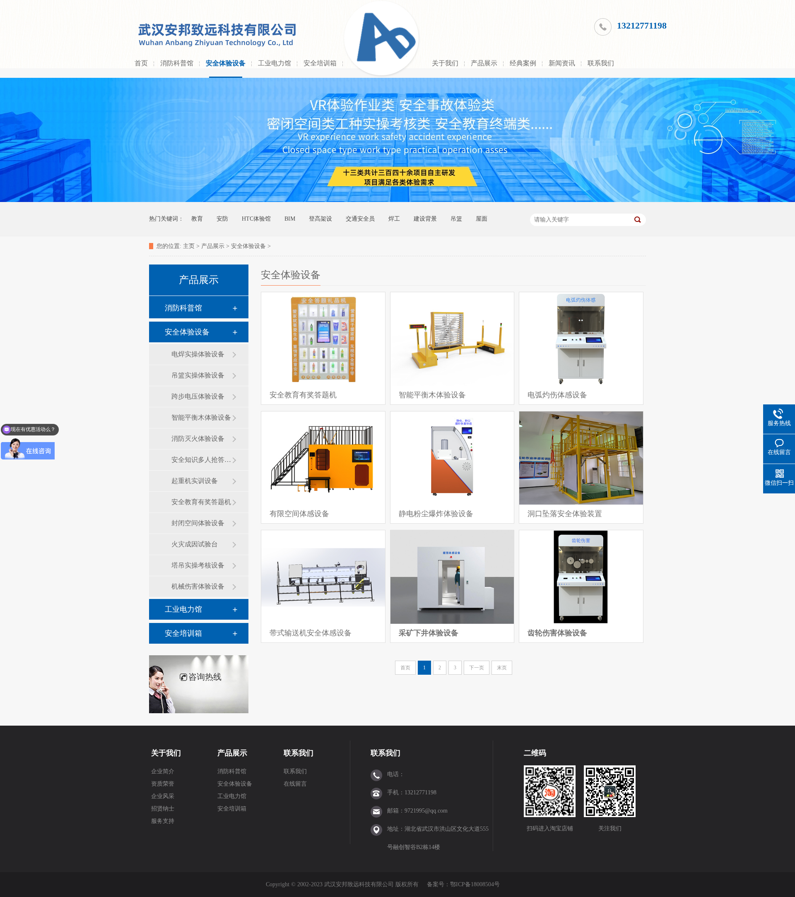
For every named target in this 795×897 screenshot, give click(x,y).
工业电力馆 (274, 63)
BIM (289, 219)
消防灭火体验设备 (197, 438)
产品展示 (484, 63)
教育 (197, 219)
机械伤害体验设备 (197, 586)
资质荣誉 (162, 784)
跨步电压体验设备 (197, 396)
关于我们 (445, 63)
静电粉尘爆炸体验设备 (436, 514)
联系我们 (601, 63)
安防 (222, 219)
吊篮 (456, 219)
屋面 (481, 219)
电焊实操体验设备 (197, 354)
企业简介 (162, 771)
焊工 (394, 219)
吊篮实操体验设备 (197, 375)
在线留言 (295, 784)
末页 (502, 668)
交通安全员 (360, 219)
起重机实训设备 (194, 480)
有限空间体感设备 (299, 514)
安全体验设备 (226, 63)
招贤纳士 (162, 809)
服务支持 (162, 821)
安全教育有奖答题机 (201, 501)
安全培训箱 (320, 63)
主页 (189, 246)
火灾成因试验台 (194, 544)
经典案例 (523, 63)
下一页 (476, 668)
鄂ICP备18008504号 (475, 884)
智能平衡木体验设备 (201, 417)
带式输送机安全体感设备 (311, 633)
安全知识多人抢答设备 (201, 459)
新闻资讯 (562, 63)
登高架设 (320, 219)
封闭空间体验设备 (197, 523)
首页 (141, 63)
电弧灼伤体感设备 (557, 395)
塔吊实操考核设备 (197, 565)
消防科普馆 (176, 63)
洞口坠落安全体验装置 (565, 514)
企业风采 (162, 796)
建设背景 (425, 219)
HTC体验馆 (256, 219)
